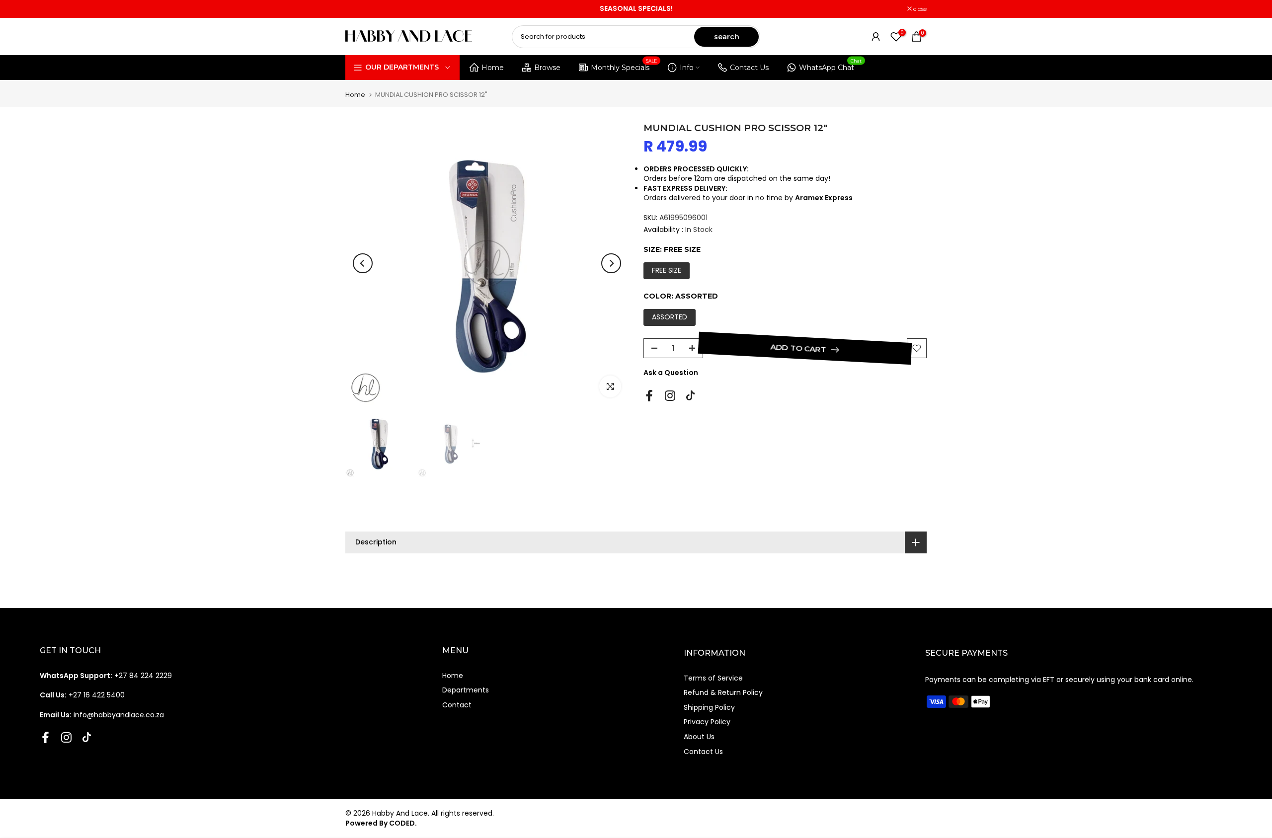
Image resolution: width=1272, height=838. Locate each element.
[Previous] (363, 263)
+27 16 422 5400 (82, 695)
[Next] (611, 263)
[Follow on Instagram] (670, 395)
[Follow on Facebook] (649, 395)
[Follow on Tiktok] (690, 395)
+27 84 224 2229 (106, 676)
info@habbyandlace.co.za (102, 715)
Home (492, 67)
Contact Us (749, 67)
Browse (547, 67)
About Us (699, 737)
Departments (465, 690)
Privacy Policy (707, 722)
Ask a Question (670, 373)
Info (687, 67)
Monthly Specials (624, 66)
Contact (457, 705)
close (357, 9)
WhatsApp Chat (830, 66)
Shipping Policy (709, 707)
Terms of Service (713, 678)
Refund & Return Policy (723, 692)
